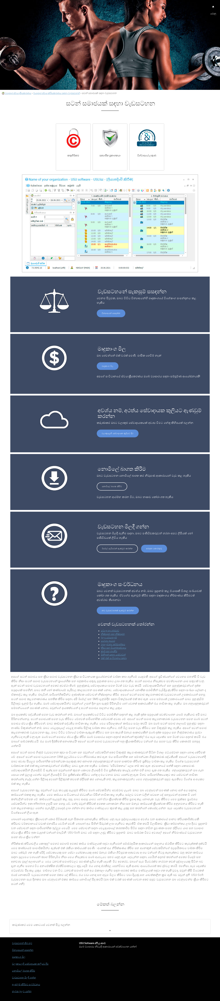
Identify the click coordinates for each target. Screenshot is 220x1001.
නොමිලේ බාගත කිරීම (112, 486)
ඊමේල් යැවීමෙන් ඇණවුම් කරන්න (117, 548)
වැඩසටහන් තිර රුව (22, 943)
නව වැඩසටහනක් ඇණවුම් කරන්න (118, 610)
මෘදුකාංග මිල (107, 366)
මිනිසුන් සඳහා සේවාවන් (113, 655)
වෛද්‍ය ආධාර (108, 641)
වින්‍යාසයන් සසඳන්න (111, 313)
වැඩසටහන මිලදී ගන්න (24, 978)
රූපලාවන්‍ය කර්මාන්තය (113, 644)
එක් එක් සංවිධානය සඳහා (114, 658)
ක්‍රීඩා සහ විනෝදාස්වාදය (113, 648)
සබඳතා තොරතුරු (154, 548)
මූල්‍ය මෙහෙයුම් (109, 637)
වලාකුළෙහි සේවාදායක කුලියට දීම (118, 433)
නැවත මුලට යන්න (21, 991)
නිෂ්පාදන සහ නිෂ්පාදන (113, 634)
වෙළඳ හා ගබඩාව (110, 631)
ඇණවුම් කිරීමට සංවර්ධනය (26, 984)
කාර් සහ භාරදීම (109, 651)
